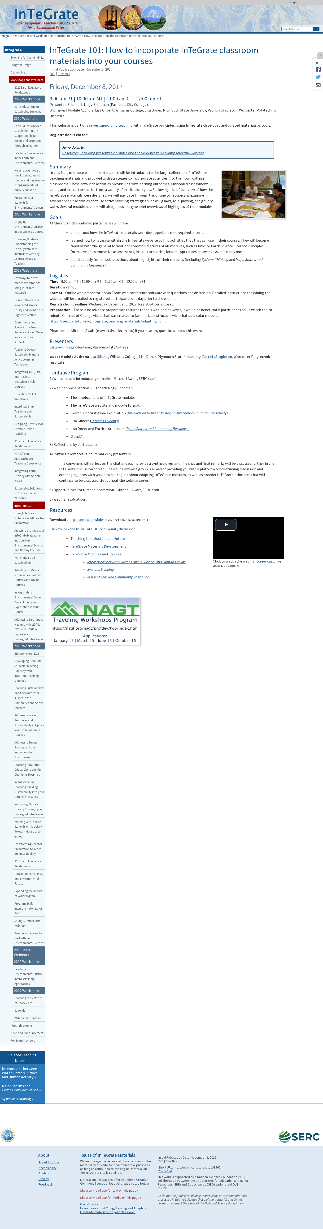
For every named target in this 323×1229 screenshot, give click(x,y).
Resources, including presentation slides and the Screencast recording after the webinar (133, 152)
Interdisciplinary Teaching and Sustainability (24, 411)
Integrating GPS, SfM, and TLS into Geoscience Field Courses (27, 379)
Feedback (46, 1184)
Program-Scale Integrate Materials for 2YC (28, 908)
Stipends (19, 1010)
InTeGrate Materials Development (98, 546)
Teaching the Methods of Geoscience (28, 1000)
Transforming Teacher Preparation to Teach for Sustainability (28, 849)
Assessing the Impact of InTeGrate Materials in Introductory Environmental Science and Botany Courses (29, 540)
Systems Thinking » (17, 1098)
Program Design (21, 65)
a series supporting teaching (110, 125)
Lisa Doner (147, 356)
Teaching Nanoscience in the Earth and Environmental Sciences (29, 158)
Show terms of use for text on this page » (109, 1190)
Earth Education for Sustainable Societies (27, 109)
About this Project (22, 1025)
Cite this (64, 74)
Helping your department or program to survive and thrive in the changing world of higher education (29, 180)
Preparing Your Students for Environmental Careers (28, 202)
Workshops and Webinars (31, 36)
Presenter (58, 104)
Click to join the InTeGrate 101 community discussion (92, 529)
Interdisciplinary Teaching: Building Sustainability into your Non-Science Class (29, 789)
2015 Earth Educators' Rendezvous (28, 863)
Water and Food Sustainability (24, 560)
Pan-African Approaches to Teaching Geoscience (27, 458)
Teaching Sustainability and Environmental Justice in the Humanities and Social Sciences (29, 697)
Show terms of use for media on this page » (111, 1197)
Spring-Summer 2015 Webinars (27, 923)
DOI (52, 74)
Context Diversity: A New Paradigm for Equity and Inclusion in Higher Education (28, 307)
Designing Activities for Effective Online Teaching (28, 429)
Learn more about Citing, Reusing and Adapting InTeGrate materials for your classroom (113, 1210)
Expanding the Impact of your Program (28, 893)
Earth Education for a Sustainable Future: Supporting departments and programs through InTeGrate (27, 135)
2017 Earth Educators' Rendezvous (28, 443)
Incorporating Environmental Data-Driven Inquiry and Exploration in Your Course (27, 602)
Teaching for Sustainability (27, 57)
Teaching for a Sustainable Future (97, 538)
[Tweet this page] (318, 77)
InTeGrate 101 (22, 505)
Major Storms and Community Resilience (157, 428)
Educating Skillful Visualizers (25, 396)
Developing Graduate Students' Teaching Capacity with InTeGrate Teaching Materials (27, 670)
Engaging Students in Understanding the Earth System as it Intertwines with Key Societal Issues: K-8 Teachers (27, 251)
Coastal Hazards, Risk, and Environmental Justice (28, 878)
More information (89, 1204)
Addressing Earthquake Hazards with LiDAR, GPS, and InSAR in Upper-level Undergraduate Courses (29, 629)
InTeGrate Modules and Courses (95, 554)
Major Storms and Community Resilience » (21, 1087)
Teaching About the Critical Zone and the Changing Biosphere (27, 770)
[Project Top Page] (161, 19)
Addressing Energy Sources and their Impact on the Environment (25, 749)
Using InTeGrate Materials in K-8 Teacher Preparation (29, 518)
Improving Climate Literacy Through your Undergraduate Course (28, 809)
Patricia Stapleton (217, 356)
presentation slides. (89, 519)
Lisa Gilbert (99, 356)
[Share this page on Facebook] (318, 69)
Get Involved (18, 72)
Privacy (44, 1179)
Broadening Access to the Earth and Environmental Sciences (29, 938)
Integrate (6, 36)
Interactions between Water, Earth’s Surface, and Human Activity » (20, 1072)
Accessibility (48, 1168)
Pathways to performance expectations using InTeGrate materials (27, 285)
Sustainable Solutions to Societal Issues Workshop (28, 493)
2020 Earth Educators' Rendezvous (28, 90)
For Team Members (23, 1040)
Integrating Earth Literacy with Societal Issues (27, 476)
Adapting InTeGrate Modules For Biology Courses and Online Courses (27, 577)
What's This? (165, 1171)
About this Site (49, 1162)
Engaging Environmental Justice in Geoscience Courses (28, 226)
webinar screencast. (259, 561)
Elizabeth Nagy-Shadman (70, 347)
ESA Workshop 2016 (26, 653)
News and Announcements (27, 1033)
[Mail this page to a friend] (318, 86)
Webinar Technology (27, 1018)
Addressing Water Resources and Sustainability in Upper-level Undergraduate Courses (29, 725)
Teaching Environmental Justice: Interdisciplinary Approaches (28, 976)
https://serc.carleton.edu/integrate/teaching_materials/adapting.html (108, 321)
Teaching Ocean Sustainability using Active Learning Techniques (26, 357)
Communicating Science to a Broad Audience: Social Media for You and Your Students (29, 332)
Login (293, 2)
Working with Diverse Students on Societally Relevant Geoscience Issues (28, 829)
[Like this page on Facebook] (318, 63)
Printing (44, 1173)
